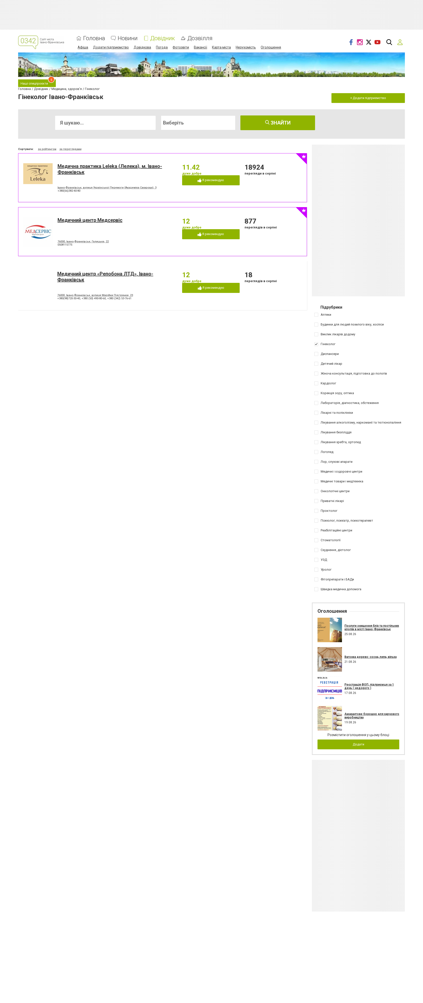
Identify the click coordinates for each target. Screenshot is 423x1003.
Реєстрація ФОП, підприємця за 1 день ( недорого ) (369, 686)
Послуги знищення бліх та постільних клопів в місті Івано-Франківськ (371, 627)
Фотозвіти (181, 47)
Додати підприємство (111, 47)
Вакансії (200, 47)
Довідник (162, 38)
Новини (128, 38)
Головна (94, 38)
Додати (358, 744)
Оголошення (271, 47)
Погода (162, 47)
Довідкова (142, 47)
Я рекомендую (212, 180)
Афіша (83, 47)
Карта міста (221, 47)
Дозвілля (200, 38)
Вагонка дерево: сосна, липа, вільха (370, 657)
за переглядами (70, 149)
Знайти (280, 123)
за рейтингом (47, 149)
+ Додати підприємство (368, 98)
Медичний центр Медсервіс (90, 220)
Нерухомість (246, 47)
